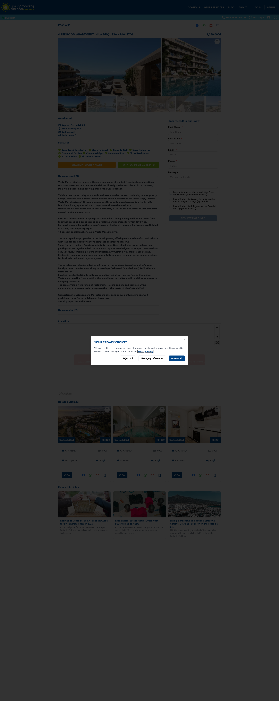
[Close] (185, 340)
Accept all (176, 358)
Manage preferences (152, 358)
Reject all (127, 358)
